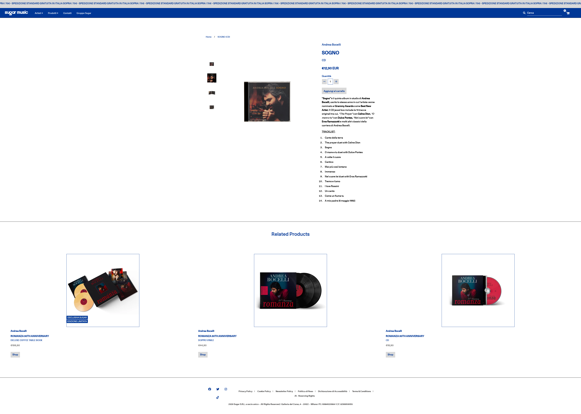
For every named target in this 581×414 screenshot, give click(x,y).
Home (209, 36)
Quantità (326, 76)
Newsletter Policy (284, 391)
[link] (102, 290)
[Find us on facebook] (209, 389)
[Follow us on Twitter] (218, 389)
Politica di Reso (305, 391)
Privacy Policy (245, 391)
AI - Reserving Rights (305, 395)
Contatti (67, 13)
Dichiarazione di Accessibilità (332, 391)
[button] (211, 63)
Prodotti (52, 13)
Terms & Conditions (361, 391)
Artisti (38, 13)
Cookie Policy (264, 391)
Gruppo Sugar (84, 13)
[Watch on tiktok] (217, 398)
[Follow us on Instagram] (226, 389)
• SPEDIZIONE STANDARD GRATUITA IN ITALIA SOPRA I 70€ (97, 3)
